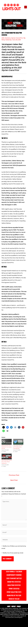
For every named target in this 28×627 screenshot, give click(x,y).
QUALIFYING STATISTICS (14, 585)
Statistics (8, 38)
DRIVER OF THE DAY (14, 599)
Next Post (14, 480)
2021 (3, 38)
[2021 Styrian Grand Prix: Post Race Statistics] (7, 456)
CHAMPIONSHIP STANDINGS (14, 575)
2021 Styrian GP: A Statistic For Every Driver (7, 447)
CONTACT (13, 606)
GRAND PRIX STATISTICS (14, 582)
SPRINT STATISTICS (14, 589)
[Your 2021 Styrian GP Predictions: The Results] (18, 442)
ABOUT (8, 606)
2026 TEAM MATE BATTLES (14, 578)
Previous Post (14, 475)
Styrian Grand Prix (17, 38)
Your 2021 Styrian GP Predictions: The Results (18, 447)
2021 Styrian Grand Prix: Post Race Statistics (7, 461)
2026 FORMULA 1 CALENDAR (14, 572)
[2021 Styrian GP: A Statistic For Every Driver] (7, 442)
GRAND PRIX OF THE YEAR (14, 595)
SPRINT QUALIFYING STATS (14, 592)
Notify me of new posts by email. (13, 553)
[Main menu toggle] (25, 7)
